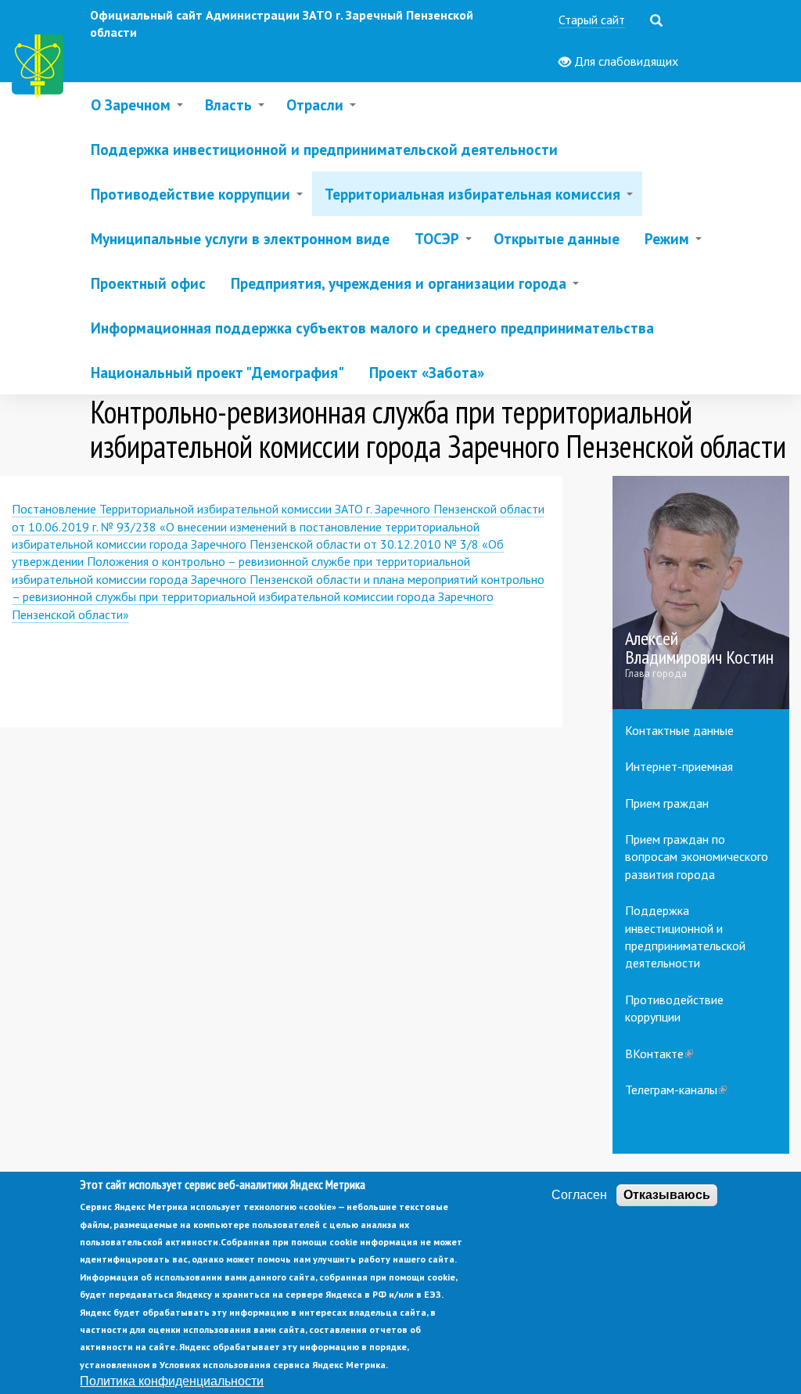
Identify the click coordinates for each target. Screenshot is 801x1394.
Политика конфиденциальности (172, 1381)
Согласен (579, 1194)
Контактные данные (679, 730)
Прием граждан (667, 803)
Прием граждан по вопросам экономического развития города (696, 856)
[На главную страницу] (41, 68)
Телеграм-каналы (676, 1089)
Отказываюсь (666, 1194)
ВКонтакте (659, 1053)
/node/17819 (700, 592)
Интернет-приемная (679, 766)
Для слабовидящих (624, 61)
